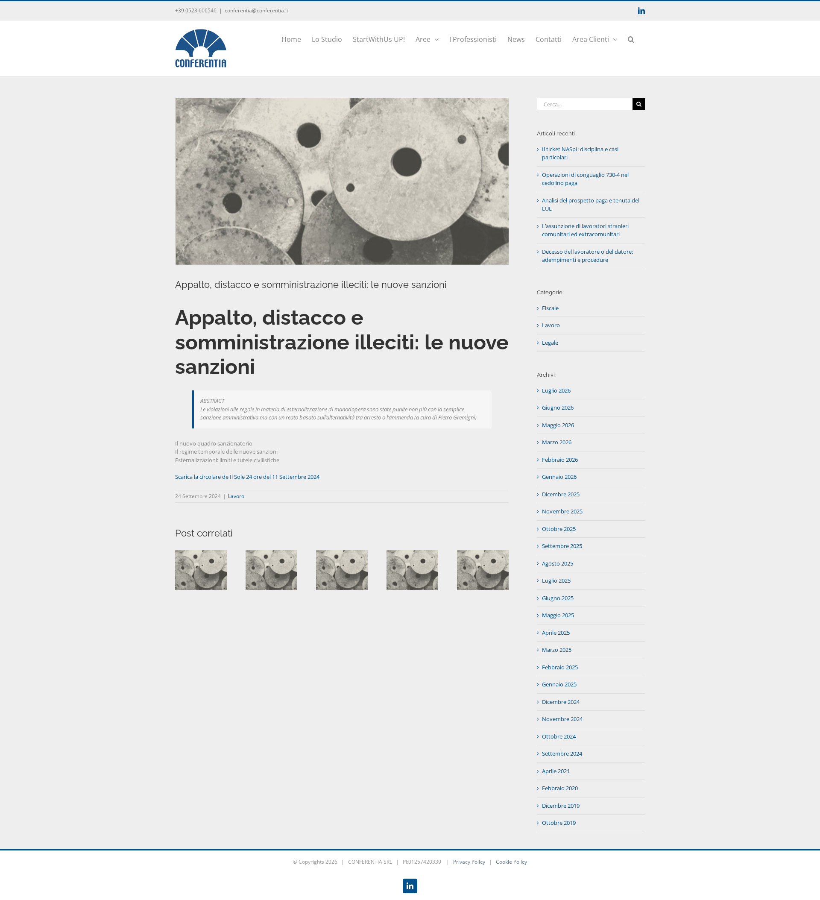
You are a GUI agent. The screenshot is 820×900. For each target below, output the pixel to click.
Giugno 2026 (558, 407)
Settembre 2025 (562, 546)
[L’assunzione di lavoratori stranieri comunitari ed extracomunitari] (412, 554)
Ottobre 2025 (559, 529)
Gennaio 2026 (559, 477)
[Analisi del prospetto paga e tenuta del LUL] (342, 554)
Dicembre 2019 (561, 805)
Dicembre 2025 (561, 494)
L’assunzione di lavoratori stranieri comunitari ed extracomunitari (585, 230)
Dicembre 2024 (561, 702)
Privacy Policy (469, 861)
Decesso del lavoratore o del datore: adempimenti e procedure (587, 256)
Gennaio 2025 (559, 684)
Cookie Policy (511, 861)
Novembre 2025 (562, 511)
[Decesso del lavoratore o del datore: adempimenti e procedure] (483, 554)
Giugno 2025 (558, 598)
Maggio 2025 (558, 615)
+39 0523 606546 (196, 10)
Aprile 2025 (556, 632)
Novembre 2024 (562, 719)
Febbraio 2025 (560, 667)
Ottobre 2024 (559, 736)
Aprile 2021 (556, 771)
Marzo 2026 (556, 442)
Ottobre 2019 (559, 823)
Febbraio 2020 (560, 788)
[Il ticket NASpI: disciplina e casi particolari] (201, 554)
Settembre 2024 (562, 753)
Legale (550, 342)
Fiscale (550, 308)
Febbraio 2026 (560, 459)
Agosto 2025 (557, 563)
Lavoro (236, 496)
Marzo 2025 (556, 650)
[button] (631, 38)
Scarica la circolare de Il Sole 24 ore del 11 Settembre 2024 (247, 477)
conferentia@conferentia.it (256, 10)
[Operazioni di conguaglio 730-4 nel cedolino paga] (271, 554)
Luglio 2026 (556, 390)
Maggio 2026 (558, 425)
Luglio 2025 (556, 580)
